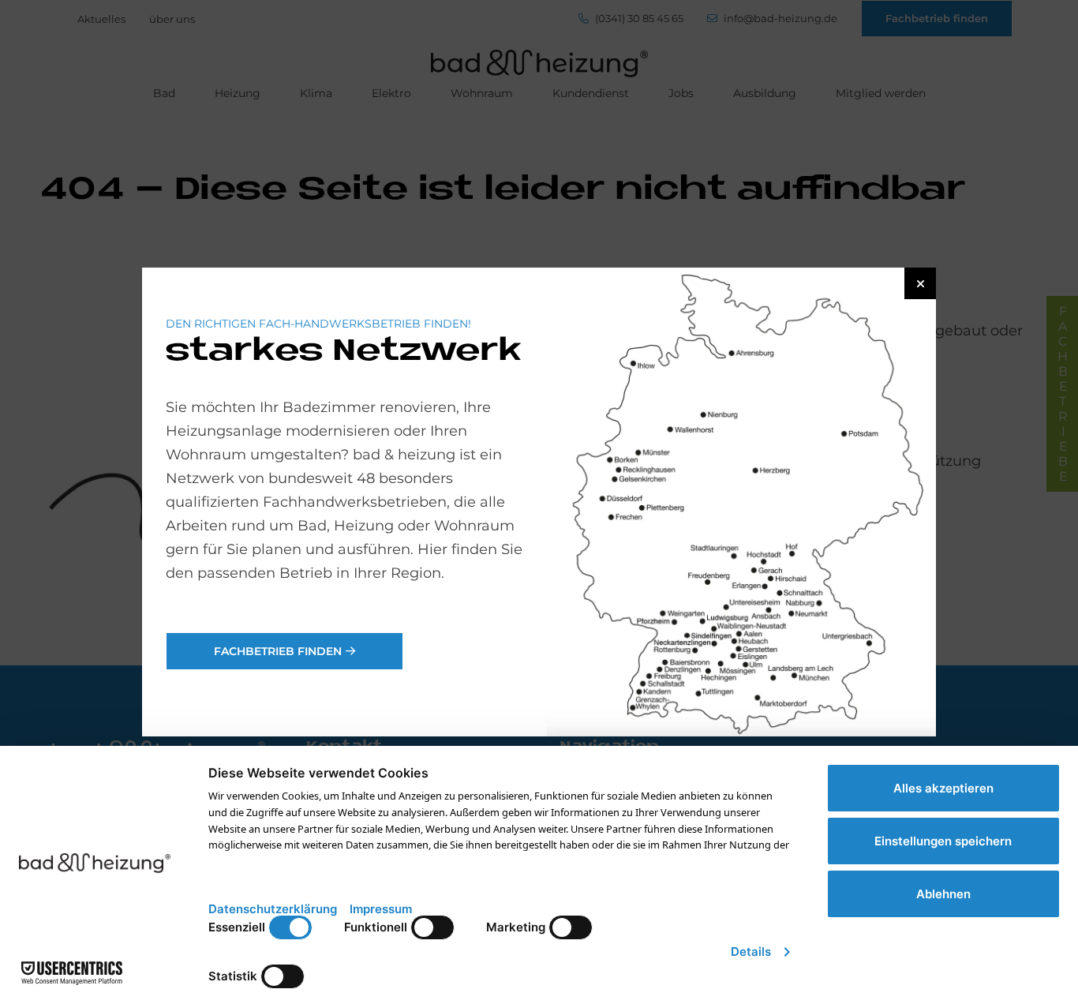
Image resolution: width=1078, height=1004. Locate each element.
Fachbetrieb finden (278, 651)
